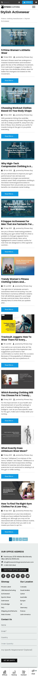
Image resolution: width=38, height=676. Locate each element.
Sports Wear (6, 597)
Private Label (6, 587)
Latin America (25, 614)
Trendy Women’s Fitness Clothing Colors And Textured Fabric (15, 280)
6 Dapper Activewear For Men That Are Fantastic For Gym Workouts (16, 223)
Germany (23, 607)
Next (25, 539)
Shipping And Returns (9, 611)
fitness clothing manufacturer (12, 18)
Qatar (22, 594)
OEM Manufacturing (8, 590)
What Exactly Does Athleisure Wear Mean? (14, 449)
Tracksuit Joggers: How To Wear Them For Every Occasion (16, 338)
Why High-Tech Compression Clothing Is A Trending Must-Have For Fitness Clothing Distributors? (16, 165)
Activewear (5, 594)
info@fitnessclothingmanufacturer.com (19, 562)
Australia (23, 597)
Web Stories (5, 614)
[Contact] (23, 671)
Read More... (10, 80)
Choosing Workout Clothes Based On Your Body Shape (16, 109)
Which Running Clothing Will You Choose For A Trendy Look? (17, 394)
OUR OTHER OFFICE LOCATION (15, 570)
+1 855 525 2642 (10, 565)
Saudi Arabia (25, 590)
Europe (22, 601)
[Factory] (14, 671)
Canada (23, 587)
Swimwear (5, 601)
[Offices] (4, 671)
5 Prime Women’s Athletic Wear (15, 51)
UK (21, 604)
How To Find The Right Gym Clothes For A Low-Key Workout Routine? (16, 505)
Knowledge (5, 604)
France (22, 611)
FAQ (2, 607)
